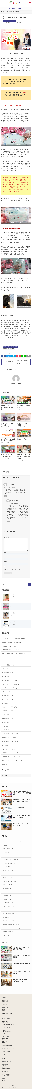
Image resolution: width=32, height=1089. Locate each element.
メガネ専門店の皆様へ (10, 718)
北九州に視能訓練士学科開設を (11, 737)
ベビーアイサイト (8, 699)
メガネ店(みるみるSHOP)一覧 (7, 1045)
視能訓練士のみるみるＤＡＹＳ (11, 752)
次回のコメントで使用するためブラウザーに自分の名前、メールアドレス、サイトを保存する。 (16, 567)
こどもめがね (7, 676)
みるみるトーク (8, 710)
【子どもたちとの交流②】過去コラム (14, 95)
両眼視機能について (5, 1000)
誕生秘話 (3, 1042)
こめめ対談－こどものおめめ (11, 684)
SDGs (5, 668)
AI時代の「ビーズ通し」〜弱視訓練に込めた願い (14, 638)
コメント (6, 537)
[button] (3, 356)
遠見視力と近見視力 (5, 1001)
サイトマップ (13, 1085)
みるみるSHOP (8, 703)
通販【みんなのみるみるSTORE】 (12, 760)
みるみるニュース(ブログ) (6, 1051)
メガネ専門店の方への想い (6, 1074)
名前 (5, 552)
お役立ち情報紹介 (8, 672)
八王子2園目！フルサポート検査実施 (11, 649)
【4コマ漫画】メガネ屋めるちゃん (13, 665)
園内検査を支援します (5, 1021)
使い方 (3, 1039)
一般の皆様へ (8, 726)
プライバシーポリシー (5, 1085)
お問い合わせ (4, 1058)
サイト (5, 561)
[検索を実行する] (29, 584)
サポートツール (4, 1004)
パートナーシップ (8, 695)
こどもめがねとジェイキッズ (11, 680)
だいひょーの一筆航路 (10, 687)
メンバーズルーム (5, 1065)
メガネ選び (4, 1030)
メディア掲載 (8, 722)
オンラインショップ (5, 1054)
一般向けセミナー (8, 729)
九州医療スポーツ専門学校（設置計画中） (12, 642)
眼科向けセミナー (9, 749)
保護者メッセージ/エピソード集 (7, 1013)
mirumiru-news (16, 383)
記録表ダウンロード (5, 1041)
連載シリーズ (8, 764)
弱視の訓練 (4, 1010)
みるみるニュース (16, 8)
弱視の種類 (4, 1009)
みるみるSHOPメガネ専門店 (11, 707)
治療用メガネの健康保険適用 (6, 1031)
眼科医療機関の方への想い (6, 1068)
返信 (6, 496)
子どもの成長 (6, 348)
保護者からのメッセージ (10, 733)
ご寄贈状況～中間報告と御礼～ (9, 646)
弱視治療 (12, 348)
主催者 (3, 1055)
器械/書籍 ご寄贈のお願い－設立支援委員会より (13, 653)
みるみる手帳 (8, 714)
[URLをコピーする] (28, 356)
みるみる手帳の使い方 (5, 1075)
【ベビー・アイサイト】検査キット (7, 1022)
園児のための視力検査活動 (11, 741)
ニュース (6, 691)
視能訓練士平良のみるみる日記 (10, 346)
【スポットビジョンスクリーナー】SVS (8, 1024)
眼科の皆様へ (8, 745)
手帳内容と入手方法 (5, 1038)
